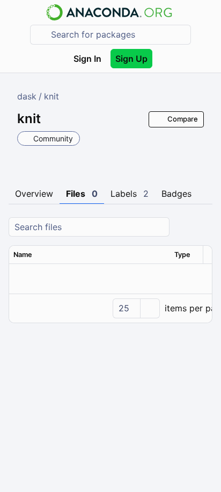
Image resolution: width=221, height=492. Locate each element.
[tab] (34, 194)
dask (26, 96)
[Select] (149, 308)
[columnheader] (89, 255)
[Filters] (202, 227)
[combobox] (118, 34)
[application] (110, 308)
